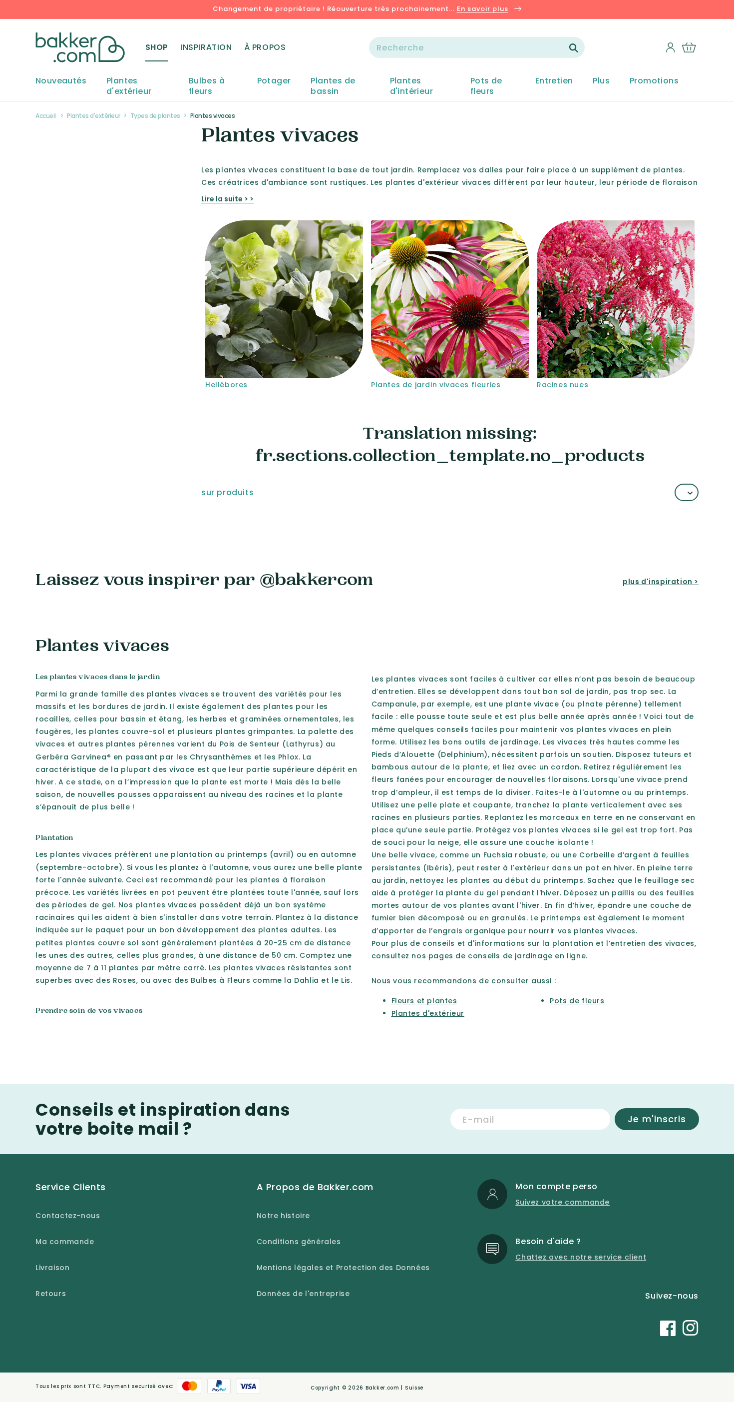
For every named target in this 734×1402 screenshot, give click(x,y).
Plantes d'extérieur (128, 86)
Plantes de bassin (333, 86)
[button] (156, 47)
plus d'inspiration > (661, 582)
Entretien (554, 81)
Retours (50, 1294)
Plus (601, 81)
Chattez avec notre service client (580, 1257)
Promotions (654, 81)
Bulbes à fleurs (207, 86)
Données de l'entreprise (303, 1294)
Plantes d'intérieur (411, 86)
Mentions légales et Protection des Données (343, 1268)
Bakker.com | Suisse (394, 1388)
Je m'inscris (657, 1119)
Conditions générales (299, 1242)
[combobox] (477, 47)
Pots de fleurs (486, 86)
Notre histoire (283, 1216)
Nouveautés (60, 81)
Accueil (45, 115)
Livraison (52, 1268)
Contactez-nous (67, 1216)
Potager (274, 81)
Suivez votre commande (562, 1202)
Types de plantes (155, 115)
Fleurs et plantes (424, 1001)
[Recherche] (574, 48)
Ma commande (64, 1242)
